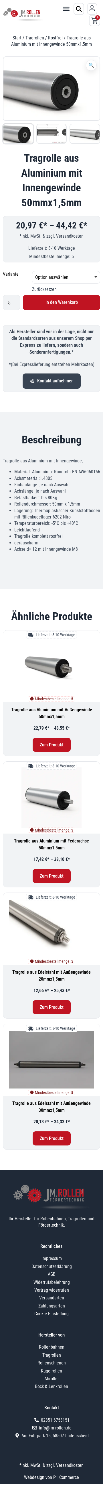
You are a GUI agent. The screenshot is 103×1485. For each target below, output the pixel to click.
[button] (91, 65)
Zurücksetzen (44, 289)
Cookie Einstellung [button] (51, 1313)
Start (17, 38)
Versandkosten (70, 236)
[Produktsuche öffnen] (79, 9)
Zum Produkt (52, 745)
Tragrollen (34, 38)
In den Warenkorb (61, 302)
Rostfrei (55, 38)
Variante (11, 274)
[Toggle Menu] (66, 9)
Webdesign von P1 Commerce (51, 1477)
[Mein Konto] (92, 8)
